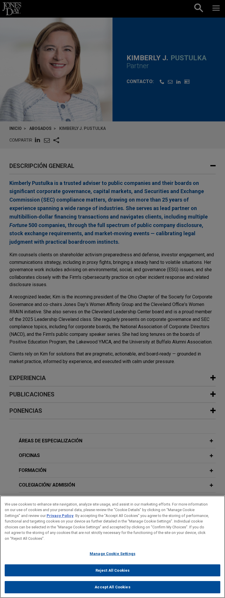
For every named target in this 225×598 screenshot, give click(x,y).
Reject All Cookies (112, 570)
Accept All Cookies (112, 587)
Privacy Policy (60, 515)
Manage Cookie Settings (112, 553)
